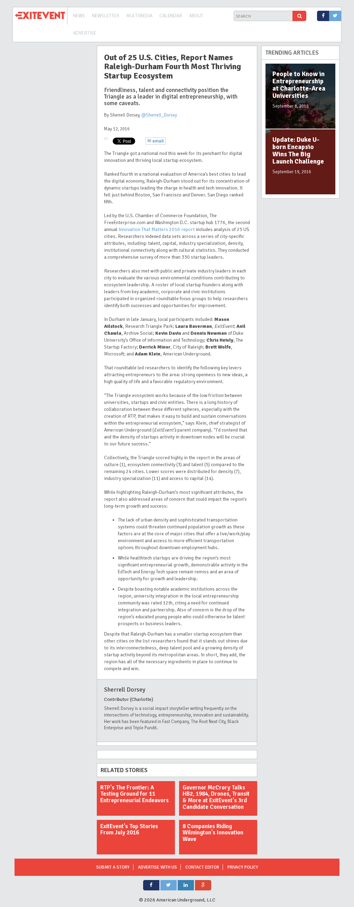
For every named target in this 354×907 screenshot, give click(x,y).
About (196, 16)
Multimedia (139, 16)
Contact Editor (202, 867)
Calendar (170, 16)
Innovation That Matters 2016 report (157, 229)
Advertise (84, 33)
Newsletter (105, 16)
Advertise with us (157, 867)
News (79, 16)
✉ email (155, 141)
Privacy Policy (242, 867)
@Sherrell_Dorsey (159, 115)
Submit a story (113, 867)
